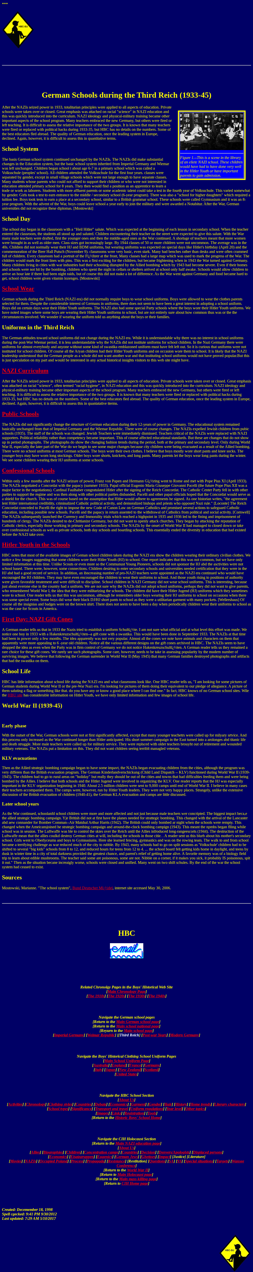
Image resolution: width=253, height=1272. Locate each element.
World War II (137, 1170)
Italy (98, 1070)
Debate (100, 1104)
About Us (126, 1100)
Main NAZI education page (137, 1143)
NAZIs (30, 1161)
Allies (35, 1152)
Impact (164, 1157)
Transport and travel (111, 1109)
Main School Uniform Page (126, 1061)
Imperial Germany (69, 1035)
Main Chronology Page (126, 991)
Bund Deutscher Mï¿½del (92, 888)
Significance (82, 1109)
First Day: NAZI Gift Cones (37, 619)
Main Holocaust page (134, 1174)
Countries (83, 1104)
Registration (134, 1113)
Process (77, 1161)
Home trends (200, 1104)
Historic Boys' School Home (137, 1118)
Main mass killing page (137, 1179)
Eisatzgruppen (82, 1157)
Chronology (35, 1104)
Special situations (199, 1161)
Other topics (195, 1109)
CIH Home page (135, 1183)
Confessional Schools (28, 470)
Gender (155, 1104)
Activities (15, 1104)
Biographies (53, 1152)
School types (58, 1109)
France (135, 1065)
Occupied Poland (53, 1161)
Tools (152, 1113)
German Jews (127, 1157)
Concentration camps (101, 1152)
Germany (152, 1065)
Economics (118, 1104)
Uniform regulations (146, 1109)
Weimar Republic (101, 1035)
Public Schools (20, 414)
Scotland (151, 1070)
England (119, 1065)
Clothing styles (60, 1104)
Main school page (138, 1030)
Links (116, 1113)
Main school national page (137, 1026)
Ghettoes (148, 1157)
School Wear (18, 288)
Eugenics (104, 1157)
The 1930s (136, 996)
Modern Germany (184, 1035)
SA (171, 1161)
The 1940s (156, 996)
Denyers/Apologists (174, 1152)
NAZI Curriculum (25, 370)
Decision (148, 1152)
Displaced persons (207, 1152)
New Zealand (130, 1070)
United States (126, 1074)
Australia (100, 1065)
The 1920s (116, 996)
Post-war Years (155, 1035)
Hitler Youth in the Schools (36, 544)
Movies (15, 1161)
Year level (174, 1109)
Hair (168, 1104)
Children (73, 1152)
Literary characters (229, 1104)
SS (179, 1161)
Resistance (116, 1161)
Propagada (96, 1161)
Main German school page (137, 1022)
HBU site (15, 695)
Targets (222, 1161)
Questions (157, 1161)
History (181, 1104)
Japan (110, 1070)
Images (102, 1113)
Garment (138, 1104)
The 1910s (96, 996)
